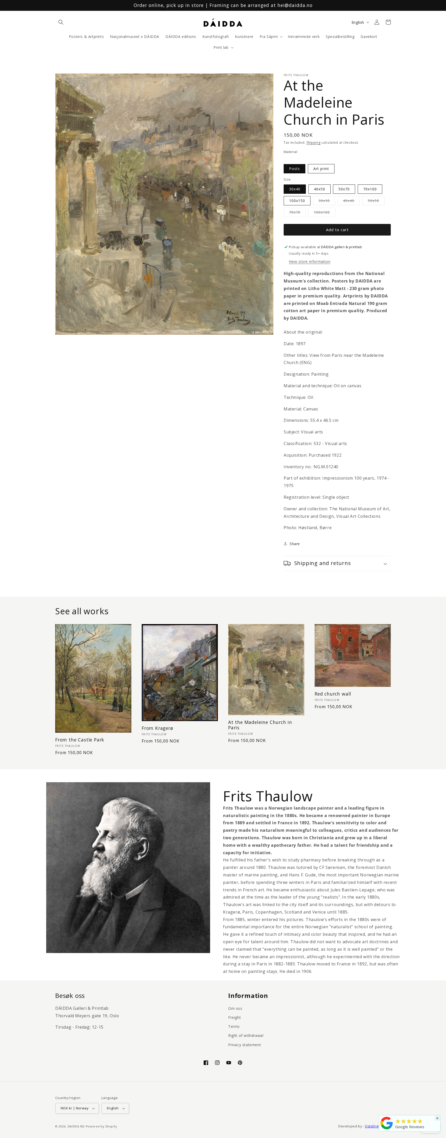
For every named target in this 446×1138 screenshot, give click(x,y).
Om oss (235, 1008)
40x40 (351, 201)
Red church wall (333, 694)
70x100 (370, 189)
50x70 (344, 189)
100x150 (297, 200)
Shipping (313, 142)
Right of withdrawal (245, 1035)
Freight (234, 1017)
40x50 (319, 189)
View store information (309, 261)
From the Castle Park (79, 739)
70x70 (297, 213)
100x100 (324, 213)
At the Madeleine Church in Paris (260, 725)
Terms (234, 1026)
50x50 (376, 201)
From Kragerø (157, 728)
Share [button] (295, 543)
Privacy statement (244, 1044)
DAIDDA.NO (76, 1126)
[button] (61, 22)
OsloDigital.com (378, 1126)
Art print (321, 168)
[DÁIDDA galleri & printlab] (386, 1129)
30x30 (326, 201)
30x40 (294, 189)
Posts (294, 168)
